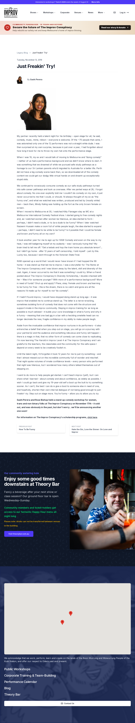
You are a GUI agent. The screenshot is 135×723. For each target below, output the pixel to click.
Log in (123, 12)
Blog (7, 688)
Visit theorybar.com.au (18, 534)
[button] (70, 613)
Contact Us (69, 703)
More (100, 12)
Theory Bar (12, 694)
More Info (95, 2)
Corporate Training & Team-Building (30, 675)
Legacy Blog (22, 53)
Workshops (48, 12)
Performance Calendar (20, 682)
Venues (77, 12)
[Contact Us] (114, 12)
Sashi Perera (36, 79)
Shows (33, 12)
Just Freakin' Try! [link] (39, 53)
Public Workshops (17, 669)
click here (92, 417)
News (90, 12)
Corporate (64, 12)
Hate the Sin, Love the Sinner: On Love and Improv (92, 430)
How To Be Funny (27, 429)
